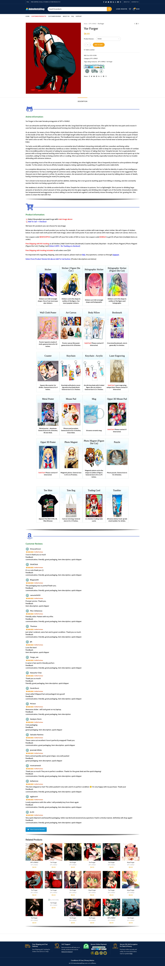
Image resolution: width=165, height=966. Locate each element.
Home (86, 23)
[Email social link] (108, 2)
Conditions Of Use (77, 960)
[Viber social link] (120, 2)
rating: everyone (92, 61)
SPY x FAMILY (93, 23)
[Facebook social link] (104, 2)
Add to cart (99, 45)
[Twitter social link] (106, 2)
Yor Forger (109, 61)
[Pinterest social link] (111, 2)
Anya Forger (130, 862)
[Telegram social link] (118, 2)
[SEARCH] (109, 9)
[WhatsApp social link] (115, 2)
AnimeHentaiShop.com (80, 963)
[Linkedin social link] (113, 2)
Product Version (89, 39)
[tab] (82, 100)
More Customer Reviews (37, 829)
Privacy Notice (89, 960)
